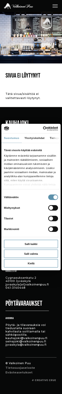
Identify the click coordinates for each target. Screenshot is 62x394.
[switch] (53, 208)
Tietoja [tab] (54, 138)
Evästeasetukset (19, 372)
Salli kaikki (31, 244)
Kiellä (31, 263)
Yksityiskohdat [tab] (34, 138)
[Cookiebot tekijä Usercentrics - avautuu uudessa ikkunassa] (43, 128)
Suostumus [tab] (11, 138)
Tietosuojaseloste (20, 367)
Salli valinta (31, 253)
